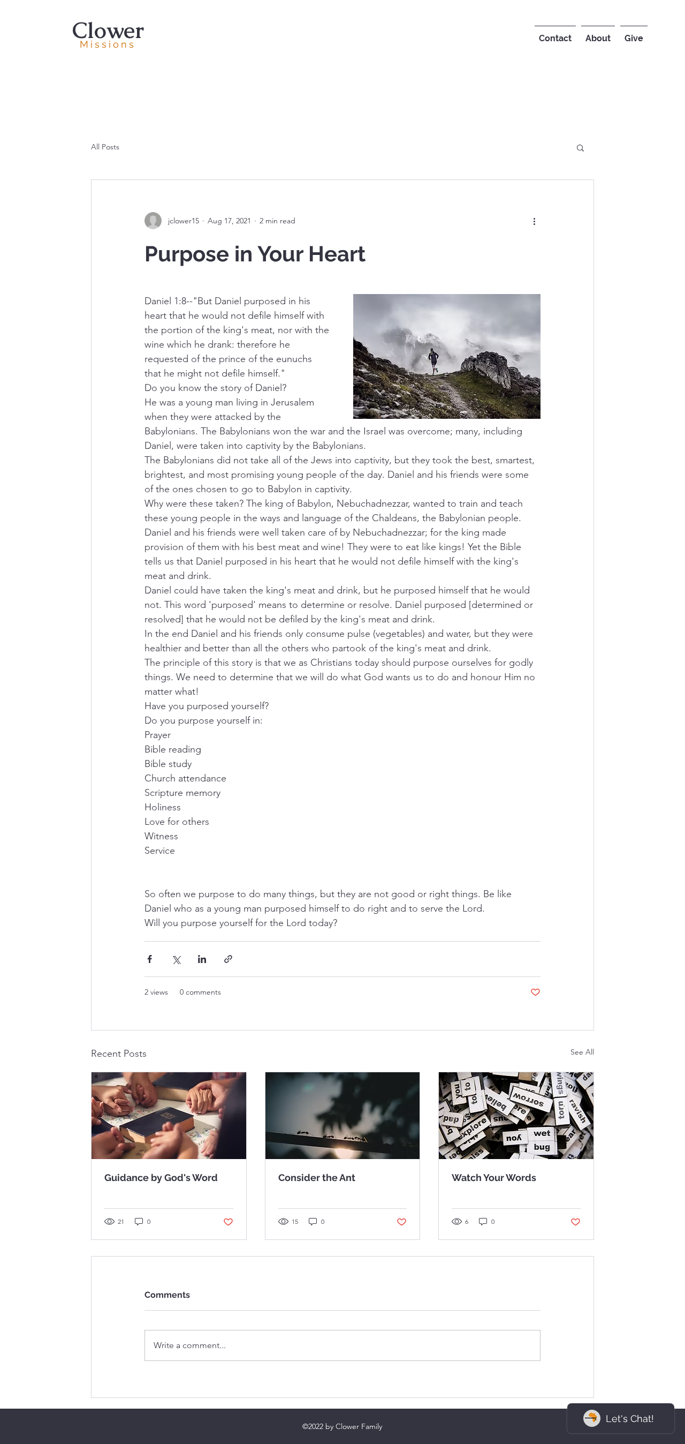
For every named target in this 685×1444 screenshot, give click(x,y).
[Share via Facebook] (149, 959)
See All (582, 1052)
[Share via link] (228, 959)
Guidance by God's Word (161, 1177)
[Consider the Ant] (342, 1115)
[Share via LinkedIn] (202, 959)
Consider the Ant (316, 1177)
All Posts (105, 147)
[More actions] (534, 220)
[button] (580, 147)
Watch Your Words (494, 1177)
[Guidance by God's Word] (169, 1115)
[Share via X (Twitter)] (176, 959)
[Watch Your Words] (516, 1115)
